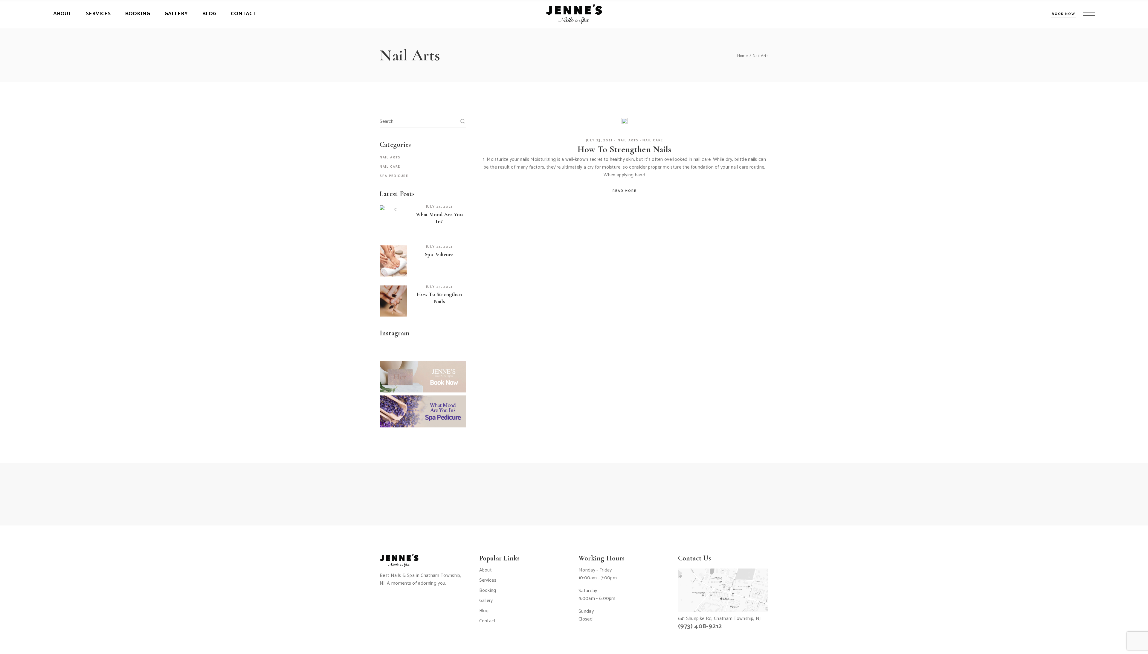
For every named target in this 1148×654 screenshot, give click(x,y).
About (485, 570)
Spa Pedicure (394, 176)
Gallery (486, 601)
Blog (484, 611)
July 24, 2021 (439, 207)
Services (488, 580)
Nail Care (652, 140)
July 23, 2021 (599, 140)
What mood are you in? (439, 217)
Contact (487, 621)
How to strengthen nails (624, 149)
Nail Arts (628, 140)
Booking (487, 590)
